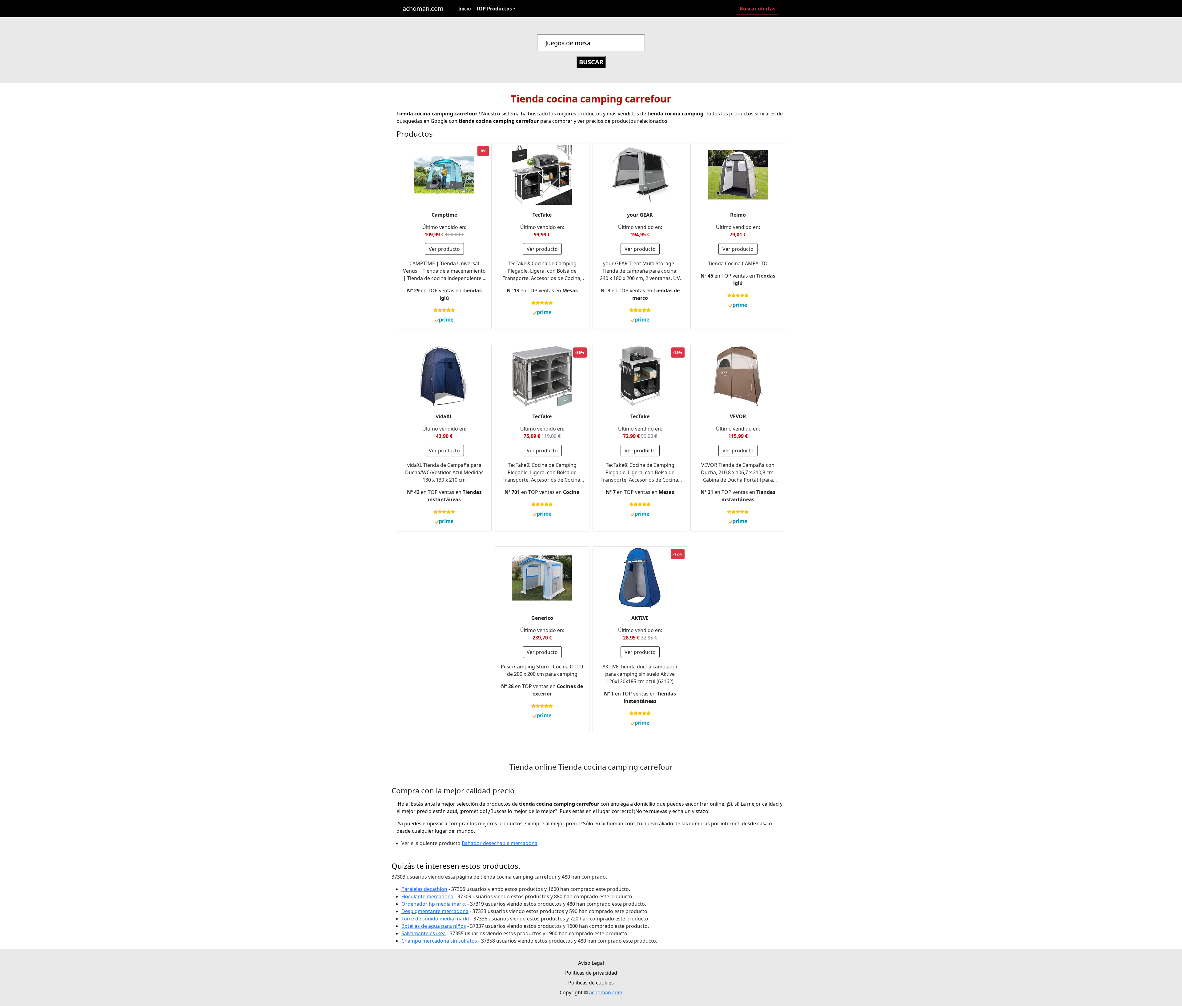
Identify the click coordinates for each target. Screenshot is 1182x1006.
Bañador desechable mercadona (499, 843)
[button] (495, 8)
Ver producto (444, 249)
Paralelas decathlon (424, 889)
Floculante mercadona (427, 896)
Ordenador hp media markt (433, 903)
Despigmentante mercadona (434, 911)
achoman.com (423, 8)
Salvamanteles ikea (423, 933)
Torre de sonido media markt (435, 918)
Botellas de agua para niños (433, 926)
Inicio (464, 8)
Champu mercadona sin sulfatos (439, 940)
